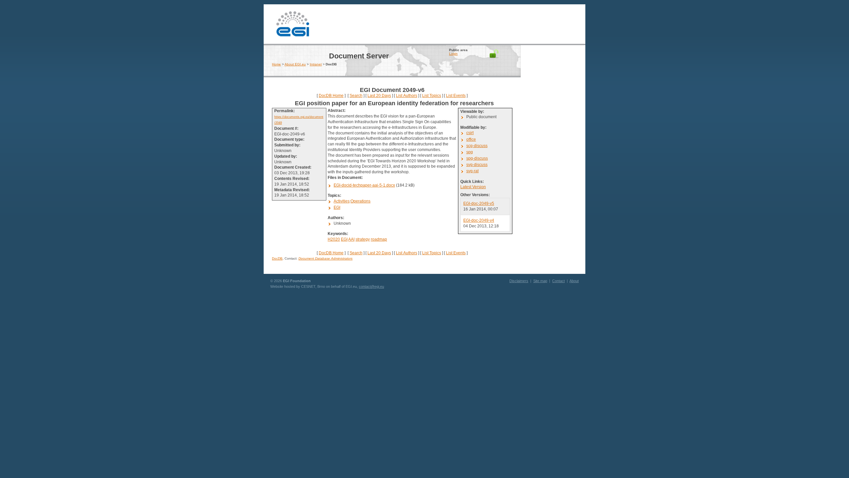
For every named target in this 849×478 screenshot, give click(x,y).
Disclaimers (518, 281)
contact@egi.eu (371, 286)
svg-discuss (477, 164)
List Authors (406, 95)
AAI (351, 239)
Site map (540, 281)
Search (356, 95)
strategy (363, 239)
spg (469, 152)
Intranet (316, 64)
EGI (292, 23)
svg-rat (472, 171)
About (574, 281)
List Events (456, 95)
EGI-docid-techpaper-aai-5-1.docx (364, 185)
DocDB (277, 258)
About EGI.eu (295, 64)
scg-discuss (477, 145)
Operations (360, 201)
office (471, 139)
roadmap (379, 239)
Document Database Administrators (325, 258)
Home (276, 64)
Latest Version (473, 187)
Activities (342, 201)
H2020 (334, 239)
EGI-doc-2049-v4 (478, 220)
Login (453, 53)
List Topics (431, 95)
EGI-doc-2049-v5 (478, 203)
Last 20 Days (379, 95)
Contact (558, 281)
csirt (470, 132)
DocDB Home (331, 95)
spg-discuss (477, 158)
